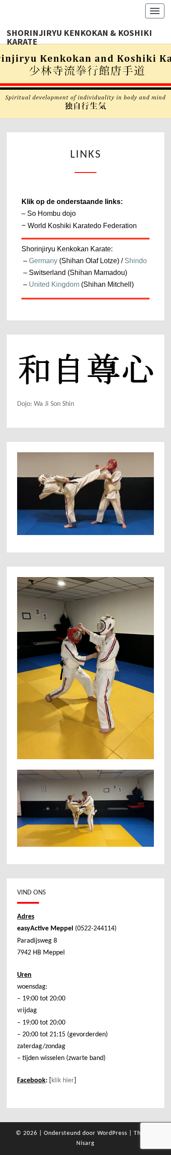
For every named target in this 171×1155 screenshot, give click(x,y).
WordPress (112, 1133)
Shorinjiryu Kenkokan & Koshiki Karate (79, 35)
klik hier (62, 1080)
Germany (43, 260)
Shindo (136, 260)
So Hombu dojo (51, 213)
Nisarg (85, 1143)
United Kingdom (54, 284)
